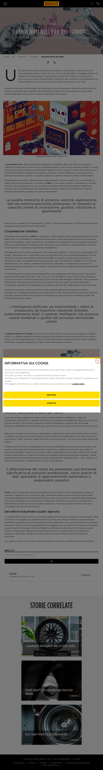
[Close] (98, 361)
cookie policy (78, 384)
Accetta (51, 403)
